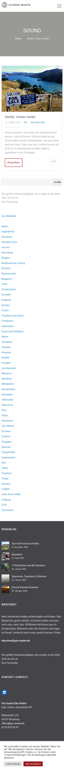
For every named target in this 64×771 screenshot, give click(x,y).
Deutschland (9, 289)
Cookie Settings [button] (13, 764)
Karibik (5, 357)
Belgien (6, 257)
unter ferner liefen (11, 494)
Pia (25, 122)
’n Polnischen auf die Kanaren (28, 565)
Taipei (5, 468)
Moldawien (8, 384)
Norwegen (7, 394)
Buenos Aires (9, 273)
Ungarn (6, 489)
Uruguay (6, 499)
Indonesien (8, 326)
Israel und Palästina (12, 331)
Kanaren (6, 352)
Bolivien (6, 268)
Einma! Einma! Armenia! (25, 587)
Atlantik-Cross (9, 242)
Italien (5, 336)
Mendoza (7, 378)
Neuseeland (38, 122)
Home (18, 38)
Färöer (5, 310)
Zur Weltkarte (9, 216)
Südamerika (8, 452)
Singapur (7, 441)
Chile (4, 284)
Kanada (6, 347)
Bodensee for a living (13, 263)
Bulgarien (7, 279)
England (6, 300)
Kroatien (6, 363)
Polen (5, 415)
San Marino (8, 426)
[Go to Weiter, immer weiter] (32, 89)
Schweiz (6, 431)
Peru (4, 410)
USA (4, 504)
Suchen (57, 182)
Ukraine (6, 483)
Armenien (7, 237)
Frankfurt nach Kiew (13, 315)
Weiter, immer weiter (20, 117)
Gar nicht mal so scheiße (25, 543)
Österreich (7, 405)
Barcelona (7, 252)
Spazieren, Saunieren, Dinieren (29, 576)
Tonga (5, 478)
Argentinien (8, 231)
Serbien (6, 436)
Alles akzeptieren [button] (33, 764)
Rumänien (7, 420)
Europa (6, 305)
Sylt (4, 462)
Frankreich (7, 321)
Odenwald (7, 399)
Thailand (6, 473)
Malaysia (6, 373)
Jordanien (7, 342)
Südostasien (8, 457)
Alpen (5, 226)
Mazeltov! (17, 554)
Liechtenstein (9, 368)
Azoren (5, 247)
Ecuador (6, 294)
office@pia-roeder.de (13, 723)
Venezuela (7, 510)
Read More (13, 162)
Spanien (6, 447)
